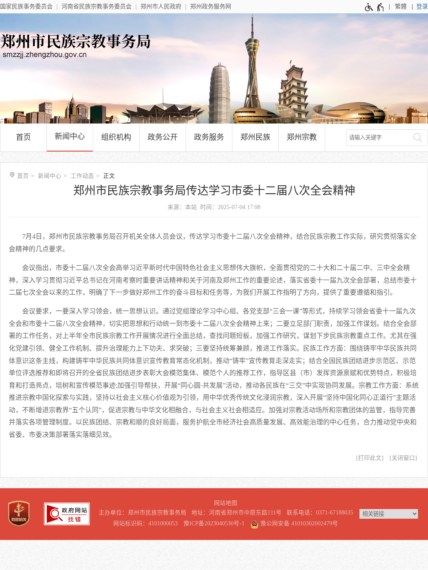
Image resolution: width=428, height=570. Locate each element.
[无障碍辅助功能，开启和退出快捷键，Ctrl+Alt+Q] (374, 7)
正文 (109, 176)
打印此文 (370, 458)
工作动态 (82, 176)
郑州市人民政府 (160, 6)
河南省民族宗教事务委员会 (96, 6)
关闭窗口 (403, 458)
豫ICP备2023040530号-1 (214, 523)
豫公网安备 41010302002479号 (298, 523)
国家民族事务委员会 (26, 6)
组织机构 (116, 137)
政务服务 (209, 137)
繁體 (401, 6)
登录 (422, 6)
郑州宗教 (302, 137)
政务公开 (163, 137)
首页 (23, 137)
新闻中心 (70, 136)
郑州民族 (255, 137)
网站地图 (225, 503)
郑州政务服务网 (210, 6)
